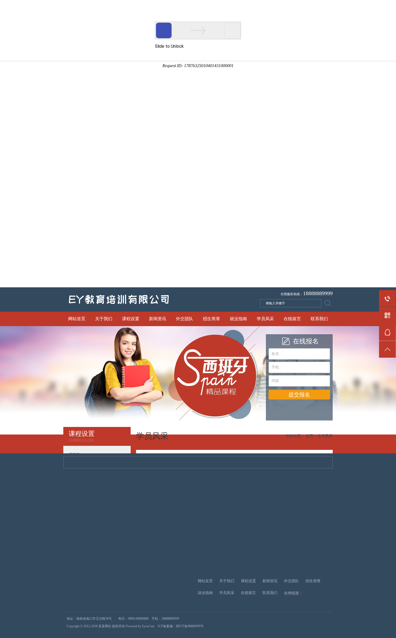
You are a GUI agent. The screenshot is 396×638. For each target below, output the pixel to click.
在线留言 (292, 318)
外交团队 (184, 318)
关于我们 (103, 318)
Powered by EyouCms (140, 626)
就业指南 (238, 318)
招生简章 (211, 318)
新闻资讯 (157, 318)
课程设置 (130, 318)
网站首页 (76, 318)
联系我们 (319, 318)
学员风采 (265, 318)
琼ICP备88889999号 (190, 626)
